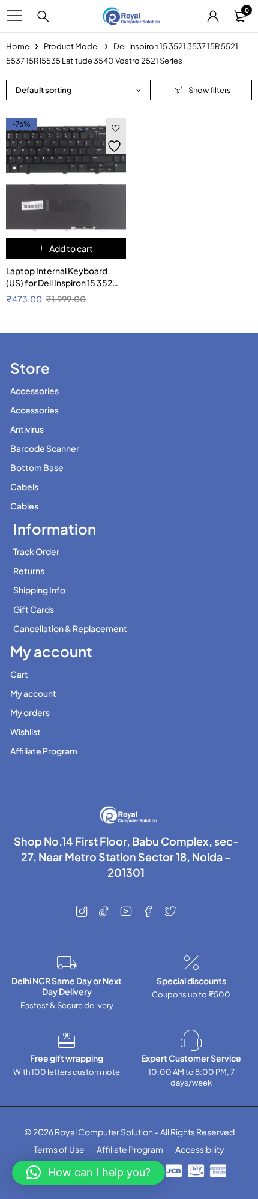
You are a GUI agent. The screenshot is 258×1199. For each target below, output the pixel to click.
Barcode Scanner (44, 448)
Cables (24, 505)
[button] (66, 248)
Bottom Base (37, 467)
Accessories (34, 390)
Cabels (24, 486)
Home (17, 46)
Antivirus (27, 429)
